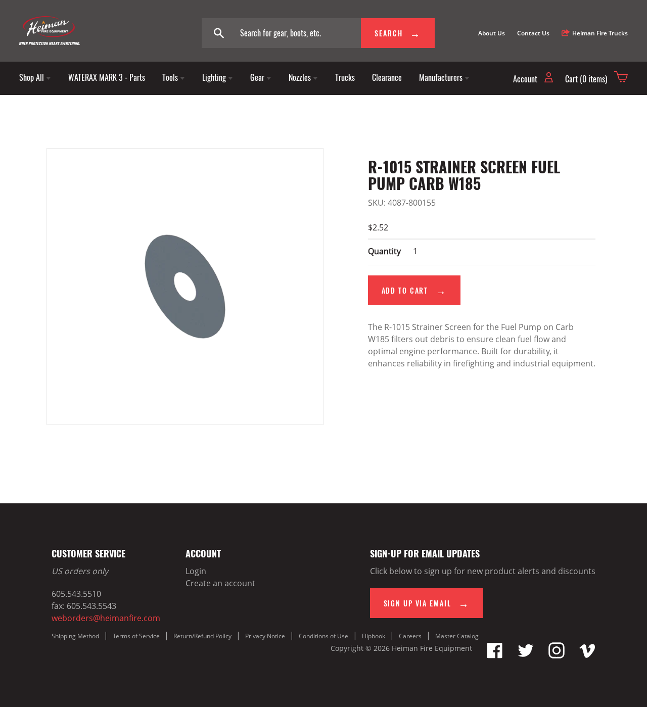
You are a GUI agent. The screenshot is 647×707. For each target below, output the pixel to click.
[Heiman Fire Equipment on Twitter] (526, 655)
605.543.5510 (76, 593)
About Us (491, 33)
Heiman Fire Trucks (600, 33)
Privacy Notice (265, 636)
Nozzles (301, 77)
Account (526, 79)
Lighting (215, 77)
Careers (410, 636)
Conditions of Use (323, 636)
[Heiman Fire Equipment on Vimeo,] (587, 655)
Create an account (220, 583)
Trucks (345, 77)
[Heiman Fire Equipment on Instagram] (556, 655)
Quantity (384, 251)
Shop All (32, 77)
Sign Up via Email (419, 603)
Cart (586, 79)
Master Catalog (457, 636)
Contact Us (533, 33)
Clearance (387, 77)
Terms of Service (136, 636)
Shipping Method (75, 636)
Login (196, 571)
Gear (258, 77)
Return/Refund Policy (202, 636)
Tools (171, 77)
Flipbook (373, 636)
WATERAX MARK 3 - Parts (106, 77)
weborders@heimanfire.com (106, 618)
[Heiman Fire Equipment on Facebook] (495, 655)
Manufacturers (442, 77)
